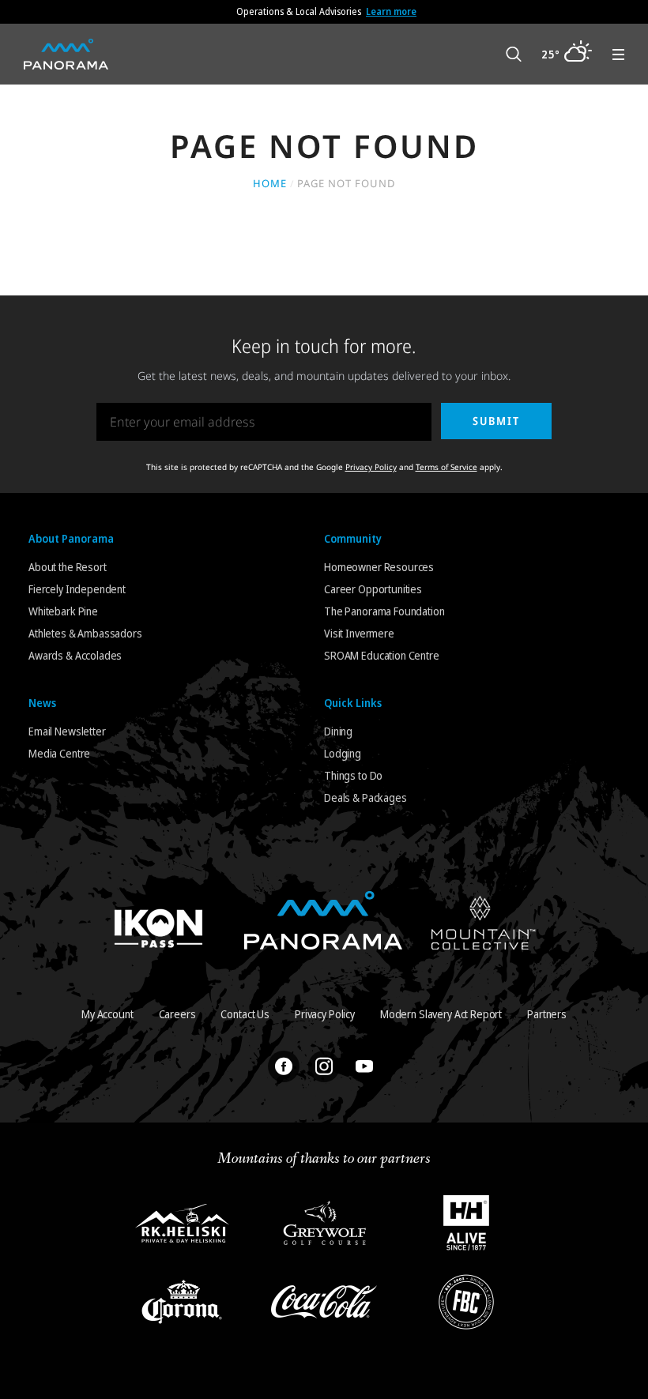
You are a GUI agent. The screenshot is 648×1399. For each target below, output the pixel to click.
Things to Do (353, 775)
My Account (107, 1013)
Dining (338, 731)
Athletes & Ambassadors (85, 633)
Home (270, 183)
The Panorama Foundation (384, 611)
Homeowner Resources (379, 566)
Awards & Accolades (75, 655)
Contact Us (244, 1013)
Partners (547, 1013)
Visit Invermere (359, 633)
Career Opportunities (373, 588)
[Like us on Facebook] (284, 1066)
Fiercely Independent (77, 588)
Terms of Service (446, 466)
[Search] (514, 54)
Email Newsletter (67, 731)
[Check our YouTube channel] (364, 1066)
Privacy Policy (371, 466)
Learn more (391, 11)
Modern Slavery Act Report (441, 1013)
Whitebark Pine (63, 611)
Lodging (342, 753)
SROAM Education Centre (381, 655)
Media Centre (59, 753)
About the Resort (67, 566)
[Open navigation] (618, 54)
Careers (177, 1013)
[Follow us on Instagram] (324, 1066)
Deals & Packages (365, 797)
